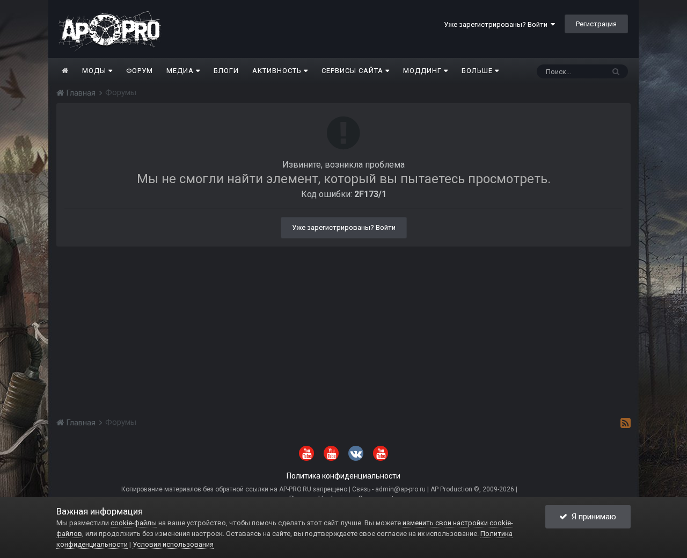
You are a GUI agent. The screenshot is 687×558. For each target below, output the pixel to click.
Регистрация (596, 24)
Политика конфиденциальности (343, 476)
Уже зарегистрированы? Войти (497, 24)
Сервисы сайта (353, 71)
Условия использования (173, 544)
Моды (95, 71)
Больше (477, 71)
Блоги (226, 71)
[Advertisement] (343, 322)
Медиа (181, 71)
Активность (278, 71)
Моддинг (423, 71)
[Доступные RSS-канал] (625, 423)
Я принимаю (591, 516)
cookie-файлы (134, 523)
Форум (139, 71)
